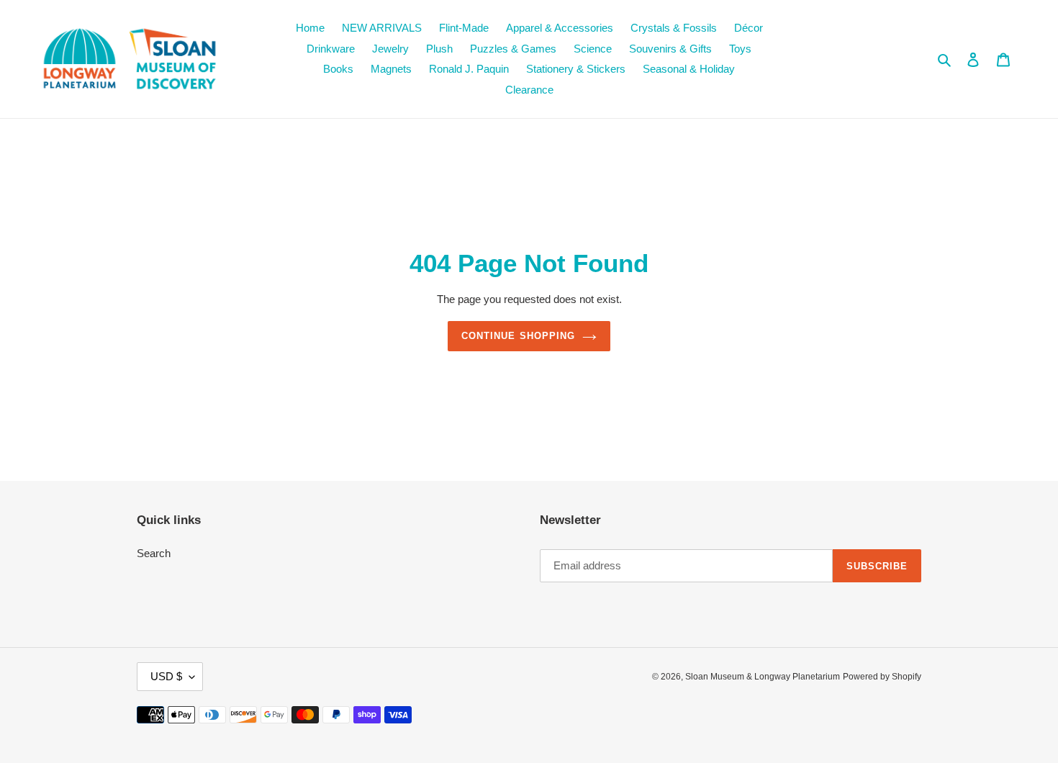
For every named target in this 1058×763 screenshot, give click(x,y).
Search (154, 553)
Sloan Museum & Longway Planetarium (762, 677)
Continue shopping (518, 335)
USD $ (166, 676)
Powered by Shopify (882, 677)
